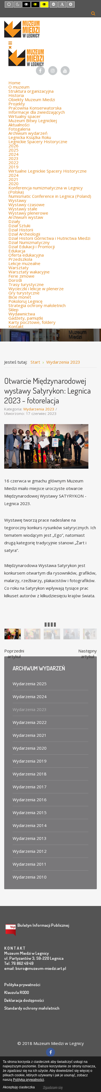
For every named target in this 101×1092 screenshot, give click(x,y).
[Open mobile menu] (10, 43)
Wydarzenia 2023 (38, 409)
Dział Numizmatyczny (29, 242)
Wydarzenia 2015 (30, 812)
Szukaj (93, 13)
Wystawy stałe (22, 209)
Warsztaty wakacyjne (29, 272)
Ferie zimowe (21, 276)
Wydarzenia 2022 (30, 722)
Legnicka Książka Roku (29, 137)
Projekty (16, 103)
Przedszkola (20, 259)
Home (14, 82)
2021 (13, 179)
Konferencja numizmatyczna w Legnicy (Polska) (45, 190)
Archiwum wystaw (25, 217)
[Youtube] (65, 70)
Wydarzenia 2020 (30, 748)
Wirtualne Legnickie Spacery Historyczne (47, 171)
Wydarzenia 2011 (30, 864)
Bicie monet (19, 297)
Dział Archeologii (24, 234)
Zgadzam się (52, 1087)
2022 (13, 162)
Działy (14, 221)
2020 (13, 183)
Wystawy (17, 200)
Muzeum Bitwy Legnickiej (32, 120)
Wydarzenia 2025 (30, 683)
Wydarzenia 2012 (30, 851)
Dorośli (15, 280)
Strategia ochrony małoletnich (37, 305)
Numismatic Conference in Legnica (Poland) (49, 196)
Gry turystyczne (24, 293)
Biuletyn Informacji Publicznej (43, 925)
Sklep (13, 309)
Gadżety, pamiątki (25, 318)
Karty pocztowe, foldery (32, 322)
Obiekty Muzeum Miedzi (31, 99)
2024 (13, 154)
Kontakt (16, 326)
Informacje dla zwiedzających (36, 112)
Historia (16, 95)
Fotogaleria (19, 129)
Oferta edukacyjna (26, 255)
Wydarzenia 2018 (30, 774)
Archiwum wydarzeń (27, 133)
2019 (13, 166)
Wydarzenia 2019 (30, 761)
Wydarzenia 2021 (30, 735)
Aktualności (18, 124)
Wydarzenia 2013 (30, 838)
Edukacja (16, 251)
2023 (13, 158)
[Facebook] (40, 70)
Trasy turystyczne (26, 284)
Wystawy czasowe (26, 204)
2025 (13, 150)
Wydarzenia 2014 (30, 825)
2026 (13, 145)
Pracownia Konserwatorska (34, 108)
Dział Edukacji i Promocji (31, 246)
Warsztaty (18, 267)
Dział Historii (20, 230)
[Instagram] (52, 70)
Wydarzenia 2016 (30, 799)
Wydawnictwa (21, 314)
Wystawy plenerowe (28, 213)
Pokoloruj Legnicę (25, 301)
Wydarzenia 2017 (30, 786)
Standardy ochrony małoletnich (31, 1008)
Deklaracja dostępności (24, 1000)
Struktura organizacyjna (31, 91)
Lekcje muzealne (24, 263)
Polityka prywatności (22, 984)
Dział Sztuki (19, 225)
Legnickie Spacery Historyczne (37, 141)
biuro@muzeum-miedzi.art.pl (40, 968)
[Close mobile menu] (10, 47)
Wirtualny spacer (24, 116)
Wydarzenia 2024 (30, 696)
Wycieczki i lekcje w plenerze (36, 288)
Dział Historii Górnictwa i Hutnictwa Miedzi (49, 238)
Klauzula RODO (16, 992)
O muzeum (18, 87)
